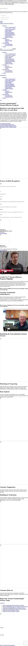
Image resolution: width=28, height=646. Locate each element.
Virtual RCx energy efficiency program (11, 611)
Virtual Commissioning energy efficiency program (13, 605)
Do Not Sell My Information (9, 645)
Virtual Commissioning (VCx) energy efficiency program (15, 606)
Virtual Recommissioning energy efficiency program (14, 607)
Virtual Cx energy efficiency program (11, 610)
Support (1, 21)
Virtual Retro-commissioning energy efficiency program (14, 609)
